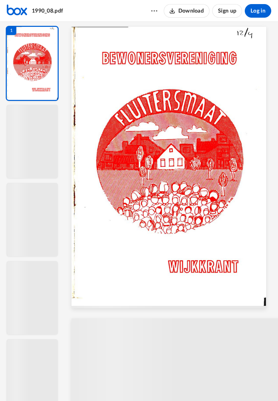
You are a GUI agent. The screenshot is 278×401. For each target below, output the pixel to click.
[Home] (17, 10)
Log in (258, 11)
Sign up (227, 11)
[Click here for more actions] (154, 11)
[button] (32, 63)
